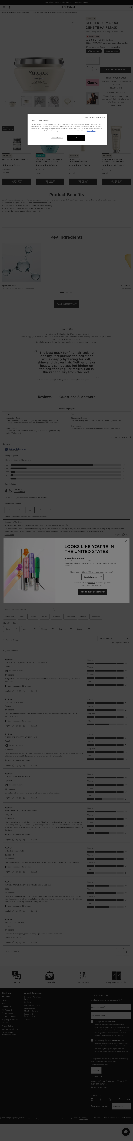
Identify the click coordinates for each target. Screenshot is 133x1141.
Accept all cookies (76, 138)
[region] (67, 129)
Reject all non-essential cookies (95, 117)
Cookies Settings (57, 138)
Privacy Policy (91, 131)
